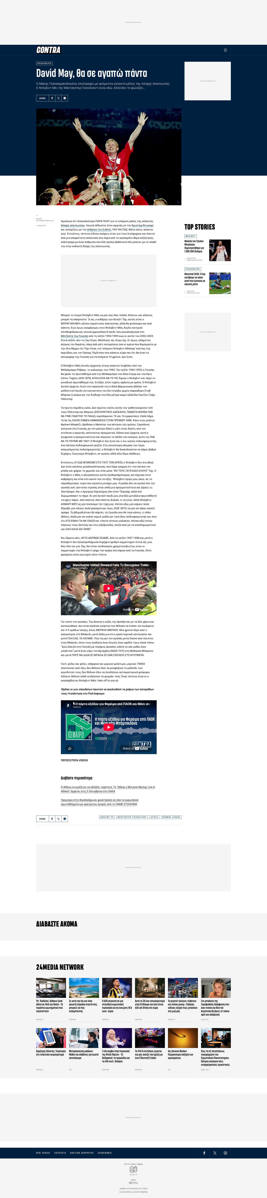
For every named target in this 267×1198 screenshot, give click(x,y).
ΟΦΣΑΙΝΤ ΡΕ (107, 817)
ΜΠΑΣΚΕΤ (191, 236)
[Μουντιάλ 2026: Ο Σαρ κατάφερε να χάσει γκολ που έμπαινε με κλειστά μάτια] (220, 283)
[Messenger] (65, 98)
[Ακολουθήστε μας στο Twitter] (214, 1153)
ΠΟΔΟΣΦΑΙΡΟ (193, 269)
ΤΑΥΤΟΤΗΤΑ (60, 1153)
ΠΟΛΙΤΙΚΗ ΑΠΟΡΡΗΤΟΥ (82, 1153)
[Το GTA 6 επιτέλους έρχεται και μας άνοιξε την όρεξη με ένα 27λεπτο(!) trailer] (150, 1038)
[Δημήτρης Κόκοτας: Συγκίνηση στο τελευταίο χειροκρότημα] (51, 1038)
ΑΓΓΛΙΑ (154, 817)
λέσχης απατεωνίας (73, 225)
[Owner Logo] (133, 1171)
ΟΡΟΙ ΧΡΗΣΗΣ (43, 1153)
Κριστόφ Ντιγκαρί (143, 225)
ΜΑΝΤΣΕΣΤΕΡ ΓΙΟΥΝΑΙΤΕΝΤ (132, 817)
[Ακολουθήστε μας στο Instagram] (225, 1153)
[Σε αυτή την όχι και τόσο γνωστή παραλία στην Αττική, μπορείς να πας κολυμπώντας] (84, 988)
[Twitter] (58, 98)
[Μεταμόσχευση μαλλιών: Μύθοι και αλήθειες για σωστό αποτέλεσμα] (84, 1038)
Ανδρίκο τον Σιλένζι (99, 229)
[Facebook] (52, 98)
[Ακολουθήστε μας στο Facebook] (204, 1153)
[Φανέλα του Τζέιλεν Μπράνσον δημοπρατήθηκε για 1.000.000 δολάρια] (220, 250)
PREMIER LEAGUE (171, 817)
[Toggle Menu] (225, 50)
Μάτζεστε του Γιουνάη (74, 336)
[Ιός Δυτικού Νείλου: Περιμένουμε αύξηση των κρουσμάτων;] (183, 1038)
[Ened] (133, 1183)
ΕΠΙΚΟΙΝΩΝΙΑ (105, 1153)
